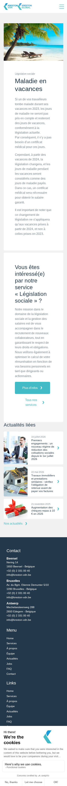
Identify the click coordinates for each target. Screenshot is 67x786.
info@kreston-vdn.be (19, 574)
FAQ (9, 668)
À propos (12, 648)
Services (12, 643)
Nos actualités (13, 523)
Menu (62, 6)
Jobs (9, 663)
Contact (11, 673)
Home (10, 638)
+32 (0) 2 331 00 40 (18, 570)
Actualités (12, 658)
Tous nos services (31, 402)
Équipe (11, 653)
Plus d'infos (30, 387)
